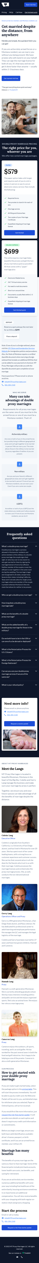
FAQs (11, 12)
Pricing (4, 12)
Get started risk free (11, 78)
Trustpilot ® (13, 90)
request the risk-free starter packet (16, 1115)
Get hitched (19, 233)
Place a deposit (11, 336)
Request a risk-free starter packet (19, 1228)
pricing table (27, 1089)
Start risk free (31, 5)
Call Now (19, 12)
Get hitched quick (31, 12)
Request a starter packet (19, 724)
